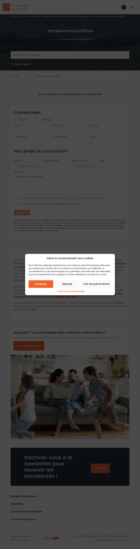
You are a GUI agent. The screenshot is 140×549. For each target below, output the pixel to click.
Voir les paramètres (96, 284)
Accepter (41, 284)
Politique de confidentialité (71, 290)
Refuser (67, 284)
